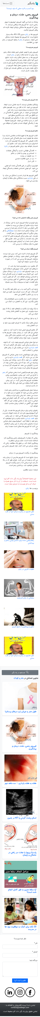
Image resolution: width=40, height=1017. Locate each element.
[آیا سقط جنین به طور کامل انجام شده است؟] (20, 874)
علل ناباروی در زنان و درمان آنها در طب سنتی (19, 513)
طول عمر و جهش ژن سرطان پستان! (20, 711)
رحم (30, 360)
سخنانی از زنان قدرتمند (25, 598)
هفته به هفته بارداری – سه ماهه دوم (20, 783)
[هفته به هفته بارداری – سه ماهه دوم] (20, 768)
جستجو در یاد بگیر (19, 672)
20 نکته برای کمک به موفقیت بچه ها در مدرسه (20, 928)
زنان (26, 34)
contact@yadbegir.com (20, 1007)
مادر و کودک (19, 678)
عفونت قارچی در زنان (26, 569)
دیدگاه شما (33, 960)
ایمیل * (34, 951)
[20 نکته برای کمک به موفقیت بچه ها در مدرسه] (20, 911)
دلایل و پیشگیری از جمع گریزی (23, 626)
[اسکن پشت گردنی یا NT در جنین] (20, 802)
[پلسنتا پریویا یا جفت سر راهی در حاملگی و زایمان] (20, 837)
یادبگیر (31, 3)
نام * (35, 943)
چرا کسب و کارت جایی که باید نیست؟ (20, 8)
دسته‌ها (6, 3)
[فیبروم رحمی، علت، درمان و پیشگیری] (20, 730)
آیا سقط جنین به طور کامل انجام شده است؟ (22, 891)
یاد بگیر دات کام (19, 1011)
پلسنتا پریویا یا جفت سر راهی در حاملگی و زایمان (22, 854)
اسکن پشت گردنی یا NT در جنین (21, 818)
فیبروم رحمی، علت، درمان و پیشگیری (24, 747)
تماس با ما (31, 1005)
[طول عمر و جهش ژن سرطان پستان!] (20, 696)
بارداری (30, 178)
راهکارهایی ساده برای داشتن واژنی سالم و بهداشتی (19, 542)
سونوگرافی (10, 230)
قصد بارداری (33, 347)
